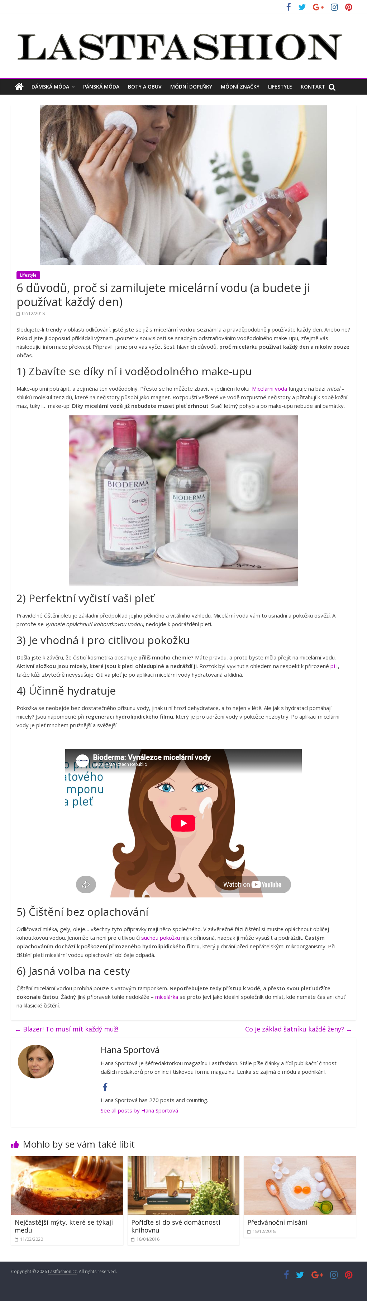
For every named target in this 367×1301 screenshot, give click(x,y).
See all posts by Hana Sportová (139, 1110)
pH (334, 665)
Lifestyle (280, 86)
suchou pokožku (160, 937)
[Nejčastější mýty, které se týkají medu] (67, 1160)
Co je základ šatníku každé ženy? (298, 1029)
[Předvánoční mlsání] (300, 1160)
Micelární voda (269, 388)
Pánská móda (101, 86)
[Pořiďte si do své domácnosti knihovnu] (184, 1160)
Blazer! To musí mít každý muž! (66, 1029)
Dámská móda (50, 86)
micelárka (166, 996)
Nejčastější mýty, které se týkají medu (64, 1226)
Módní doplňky (191, 86)
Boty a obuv (145, 86)
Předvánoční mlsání (277, 1222)
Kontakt (313, 86)
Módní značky (240, 86)
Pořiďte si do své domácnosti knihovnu (175, 1226)
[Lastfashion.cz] (19, 86)
